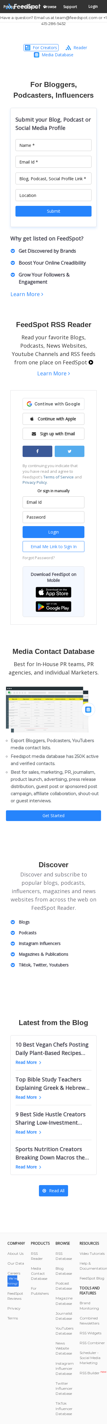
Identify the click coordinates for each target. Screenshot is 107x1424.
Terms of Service (58, 477)
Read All (56, 1190)
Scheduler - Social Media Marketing (90, 1357)
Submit (53, 211)
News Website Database (64, 1348)
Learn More (25, 294)
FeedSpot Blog (92, 1278)
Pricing (9, 6)
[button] (53, 592)
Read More (26, 1062)
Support (70, 6)
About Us (15, 1253)
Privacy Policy (35, 482)
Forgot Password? (39, 557)
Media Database (57, 54)
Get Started (53, 815)
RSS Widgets (90, 1333)
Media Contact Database (39, 1273)
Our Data (15, 1263)
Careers (13, 1278)
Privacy (14, 1308)
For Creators (45, 47)
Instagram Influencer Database (65, 1368)
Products (29, 6)
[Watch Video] (91, 362)
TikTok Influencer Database (64, 1408)
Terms (12, 1318)
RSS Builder (93, 1373)
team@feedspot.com (76, 17)
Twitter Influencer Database (64, 1388)
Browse (50, 6)
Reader (80, 47)
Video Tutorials (92, 1253)
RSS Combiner (92, 1343)
